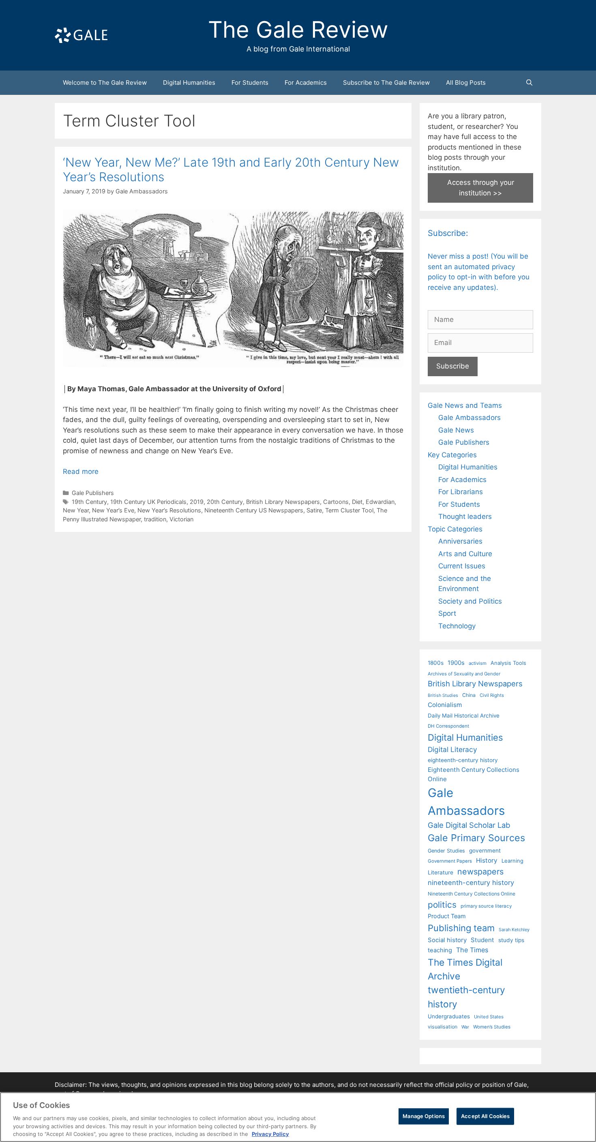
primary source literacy (486, 906)
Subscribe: (448, 233)
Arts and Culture (465, 554)
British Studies (443, 695)
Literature (440, 872)
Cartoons (336, 501)
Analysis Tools (508, 663)
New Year (76, 510)
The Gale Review (298, 29)
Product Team (447, 916)
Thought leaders (465, 516)
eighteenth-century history (463, 760)
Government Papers (450, 861)
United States (489, 1017)
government (485, 850)
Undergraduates (449, 1016)
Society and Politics (470, 601)
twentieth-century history (466, 996)
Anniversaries (460, 541)
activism (478, 663)
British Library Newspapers (283, 501)
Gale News (456, 430)
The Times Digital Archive (465, 969)
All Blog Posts (466, 82)
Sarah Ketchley (514, 929)
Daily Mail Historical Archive (464, 715)
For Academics (306, 82)
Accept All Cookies (485, 1116)
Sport (447, 613)
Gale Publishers (93, 492)
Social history (447, 940)
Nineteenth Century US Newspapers (253, 510)
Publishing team (461, 928)
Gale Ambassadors (469, 418)
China (469, 695)
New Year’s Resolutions (169, 510)
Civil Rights (492, 695)
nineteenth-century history (471, 882)
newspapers (480, 871)
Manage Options (424, 1116)
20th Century (225, 501)
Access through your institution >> (480, 187)
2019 (197, 501)
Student (482, 940)
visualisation (442, 1027)
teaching (440, 950)
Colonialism (445, 705)
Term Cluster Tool (349, 510)
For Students (250, 82)
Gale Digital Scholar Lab (469, 825)
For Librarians (460, 492)
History (486, 860)
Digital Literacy (452, 749)
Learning (512, 860)
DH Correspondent (448, 726)
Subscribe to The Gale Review (386, 82)
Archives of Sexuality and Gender (464, 674)
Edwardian (380, 501)
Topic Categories (455, 529)
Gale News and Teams (465, 405)
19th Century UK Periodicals (148, 501)
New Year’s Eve (113, 510)
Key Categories (452, 455)
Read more (81, 471)
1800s (436, 663)
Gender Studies (446, 851)
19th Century (89, 501)
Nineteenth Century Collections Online (471, 894)
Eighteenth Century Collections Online (473, 774)
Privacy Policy (270, 1133)
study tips (511, 940)
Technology (457, 626)
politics (442, 905)
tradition (155, 519)
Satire (314, 510)
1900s (456, 662)
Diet (357, 501)
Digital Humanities (189, 82)
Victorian (181, 519)
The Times (472, 950)
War (465, 1027)
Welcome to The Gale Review (105, 82)
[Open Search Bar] (529, 83)
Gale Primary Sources (476, 838)
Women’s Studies (491, 1027)
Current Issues (461, 566)
